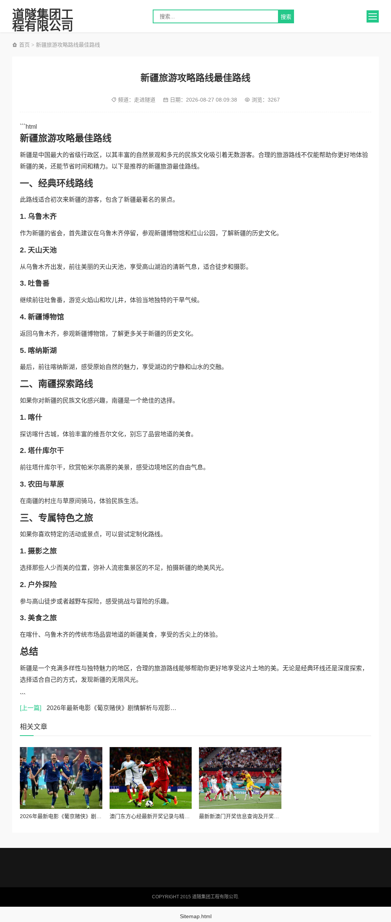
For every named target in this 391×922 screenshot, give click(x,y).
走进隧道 (144, 100)
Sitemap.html (196, 916)
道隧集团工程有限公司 (42, 16)
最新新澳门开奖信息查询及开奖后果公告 (247, 816)
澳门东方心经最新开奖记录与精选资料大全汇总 (166, 816)
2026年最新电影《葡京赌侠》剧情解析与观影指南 (101, 708)
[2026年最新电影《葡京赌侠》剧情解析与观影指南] (61, 778)
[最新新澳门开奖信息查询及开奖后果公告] (240, 778)
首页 (24, 45)
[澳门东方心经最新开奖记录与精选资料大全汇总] (151, 778)
